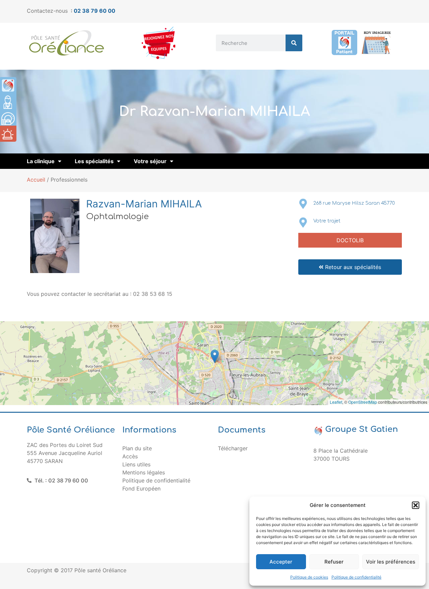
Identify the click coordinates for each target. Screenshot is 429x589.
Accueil (36, 179)
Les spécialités (94, 161)
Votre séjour (150, 161)
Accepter (280, 562)
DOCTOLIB (350, 240)
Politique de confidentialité (356, 577)
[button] (415, 505)
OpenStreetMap (362, 402)
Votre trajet (327, 220)
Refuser (334, 562)
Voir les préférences (390, 562)
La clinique (41, 161)
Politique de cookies (309, 577)
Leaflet (336, 402)
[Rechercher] (294, 43)
